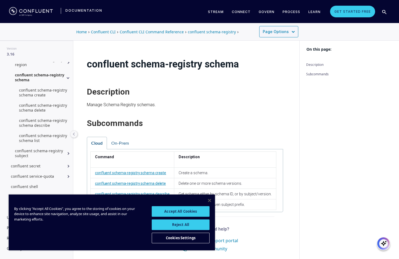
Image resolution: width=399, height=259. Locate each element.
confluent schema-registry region (39, 62)
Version (12, 48)
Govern (266, 12)
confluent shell (24, 186)
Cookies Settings (180, 237)
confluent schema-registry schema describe (43, 123)
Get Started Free (352, 11)
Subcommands (317, 74)
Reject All (180, 224)
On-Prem (120, 142)
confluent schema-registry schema (39, 77)
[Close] (209, 200)
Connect (241, 12)
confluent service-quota (32, 176)
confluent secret (25, 166)
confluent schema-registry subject (39, 153)
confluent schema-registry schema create (43, 93)
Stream (216, 12)
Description (315, 64)
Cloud (97, 142)
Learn (314, 12)
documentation (83, 10)
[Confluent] (30, 11)
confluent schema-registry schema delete (43, 108)
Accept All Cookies (180, 211)
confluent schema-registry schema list (43, 138)
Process (291, 12)
